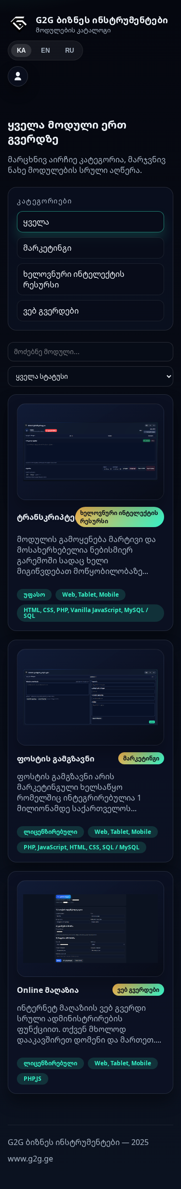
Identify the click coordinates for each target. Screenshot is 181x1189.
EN (45, 50)
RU (69, 50)
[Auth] (18, 76)
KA (21, 50)
